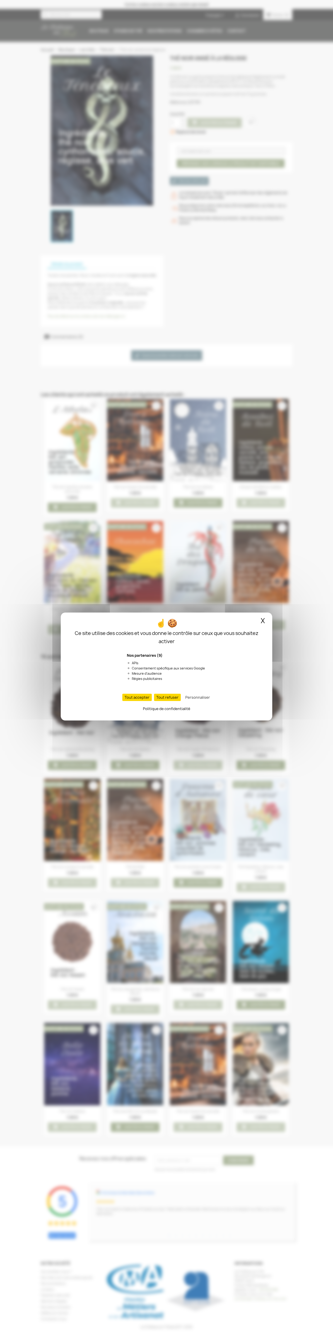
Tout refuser (167, 697)
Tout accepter (137, 697)
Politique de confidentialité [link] (166, 708)
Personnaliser (197, 697)
